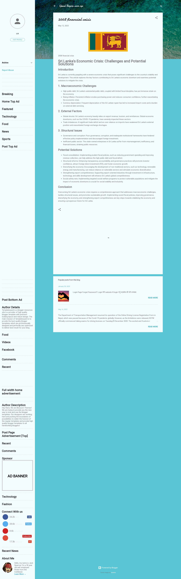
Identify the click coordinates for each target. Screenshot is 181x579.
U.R (17, 34)
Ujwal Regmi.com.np (71, 6)
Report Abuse (8, 70)
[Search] (161, 6)
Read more (153, 298)
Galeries (113, 572)
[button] (156, 18)
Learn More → (20, 574)
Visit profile (17, 40)
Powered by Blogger (109, 568)
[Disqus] (17, 183)
